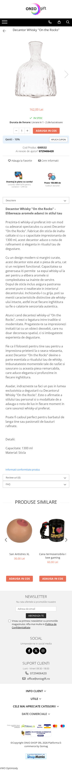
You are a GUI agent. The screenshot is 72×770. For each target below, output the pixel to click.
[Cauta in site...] (68, 22)
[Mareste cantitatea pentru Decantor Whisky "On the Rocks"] (27, 131)
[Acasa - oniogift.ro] (36, 9)
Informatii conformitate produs (23, 469)
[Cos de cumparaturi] (59, 22)
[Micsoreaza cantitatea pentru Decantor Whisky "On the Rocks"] (16, 131)
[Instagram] (43, 651)
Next (66, 74)
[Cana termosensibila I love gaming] (52, 530)
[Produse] (5, 23)
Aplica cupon (58, 139)
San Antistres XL (19, 554)
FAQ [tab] (8, 484)
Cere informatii (50, 160)
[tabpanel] (36, 70)
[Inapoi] (3, 30)
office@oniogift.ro (38, 678)
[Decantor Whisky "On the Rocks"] (36, 70)
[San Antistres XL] (19, 530)
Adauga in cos (46, 130)
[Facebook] (29, 651)
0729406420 (38, 673)
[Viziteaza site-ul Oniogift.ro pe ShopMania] (36, 756)
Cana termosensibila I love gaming (52, 555)
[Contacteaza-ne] (50, 22)
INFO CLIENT (35, 691)
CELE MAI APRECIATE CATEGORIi (34, 706)
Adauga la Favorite (21, 160)
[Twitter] (36, 651)
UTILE (35, 699)
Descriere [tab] (11, 200)
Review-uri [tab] (13, 477)
